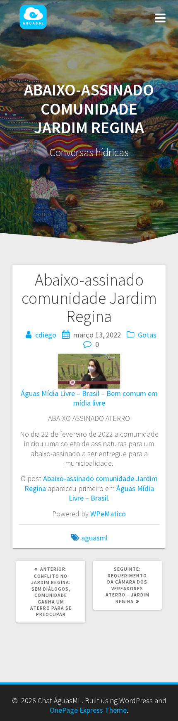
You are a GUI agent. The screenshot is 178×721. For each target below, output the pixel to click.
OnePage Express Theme (88, 710)
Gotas (147, 335)
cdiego (45, 335)
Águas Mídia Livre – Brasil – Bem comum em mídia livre (89, 398)
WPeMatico (108, 513)
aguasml (94, 538)
